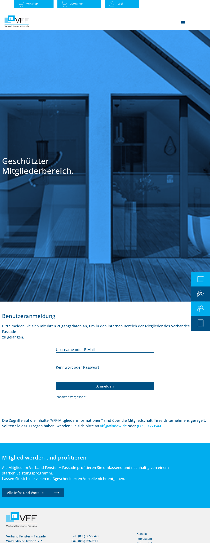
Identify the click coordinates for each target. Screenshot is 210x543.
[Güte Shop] (64, 3)
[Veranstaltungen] (200, 279)
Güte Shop (76, 3)
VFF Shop (32, 3)
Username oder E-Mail (75, 349)
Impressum (144, 538)
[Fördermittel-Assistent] (200, 323)
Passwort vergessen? (71, 397)
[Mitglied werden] (200, 308)
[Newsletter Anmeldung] (200, 293)
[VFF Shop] (20, 3)
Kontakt (142, 533)
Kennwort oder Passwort (77, 367)
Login (121, 3)
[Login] (111, 3)
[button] (183, 22)
